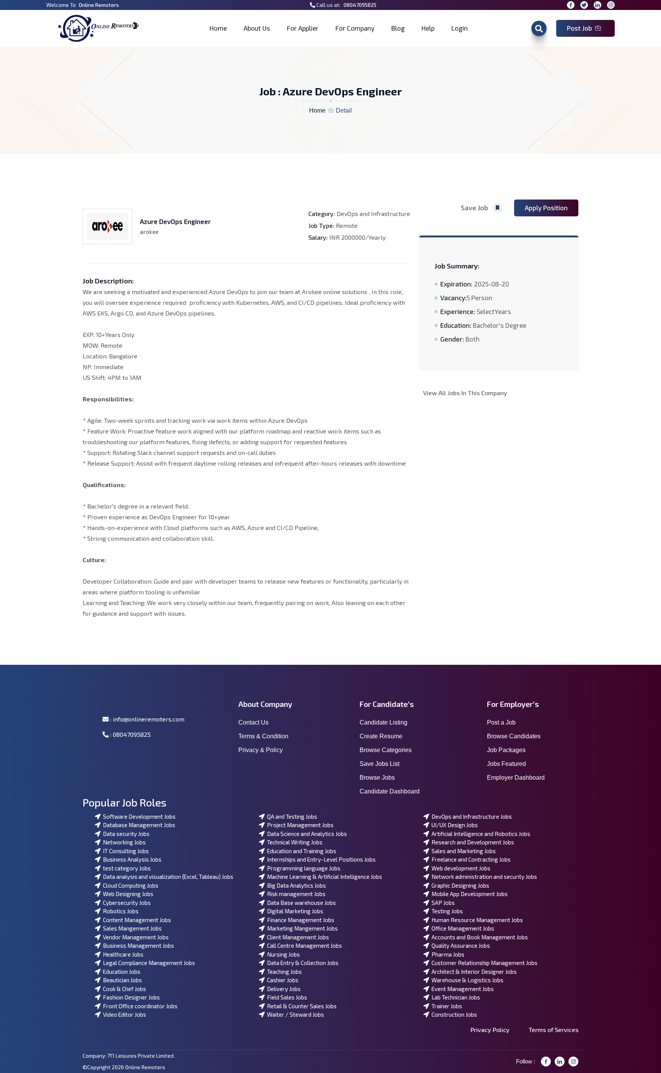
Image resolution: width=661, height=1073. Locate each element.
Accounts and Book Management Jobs (478, 937)
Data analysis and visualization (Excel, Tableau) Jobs (167, 876)
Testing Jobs (446, 911)
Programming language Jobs (302, 868)
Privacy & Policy (260, 750)
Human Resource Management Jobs (476, 919)
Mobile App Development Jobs (468, 893)
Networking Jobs (123, 842)
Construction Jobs (453, 1014)
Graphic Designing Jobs (459, 885)
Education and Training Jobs (300, 850)
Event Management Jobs (461, 988)
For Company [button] (354, 28)
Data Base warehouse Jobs (300, 902)
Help (428, 28)
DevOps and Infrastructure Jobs (470, 816)
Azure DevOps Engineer (175, 221)
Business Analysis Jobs (131, 859)
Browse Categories (386, 750)
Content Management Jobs (136, 919)
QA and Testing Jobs (291, 816)
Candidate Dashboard (390, 791)
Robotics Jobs (119, 911)
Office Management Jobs (461, 928)
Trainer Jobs (445, 1006)
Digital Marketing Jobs (294, 911)
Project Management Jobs (299, 824)
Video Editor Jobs (123, 1014)
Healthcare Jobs (122, 954)
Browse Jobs (377, 777)
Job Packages (506, 750)
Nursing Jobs (282, 954)
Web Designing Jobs (127, 893)
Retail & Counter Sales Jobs (301, 1006)
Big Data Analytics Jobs (295, 885)
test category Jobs (126, 868)
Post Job (579, 28)
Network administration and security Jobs (483, 876)
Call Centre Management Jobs (303, 945)
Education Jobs (120, 971)
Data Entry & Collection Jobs (302, 962)
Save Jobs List (379, 764)
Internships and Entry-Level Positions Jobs (320, 859)
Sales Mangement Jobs (131, 928)
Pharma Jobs (446, 954)
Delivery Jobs (283, 988)
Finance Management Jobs (299, 919)
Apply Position (546, 207)
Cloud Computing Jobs (129, 885)
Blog (398, 28)
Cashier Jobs (281, 979)
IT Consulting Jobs (125, 850)
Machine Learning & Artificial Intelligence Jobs (323, 876)
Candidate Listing (383, 722)
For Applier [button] (303, 28)
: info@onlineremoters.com (146, 719)
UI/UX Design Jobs (453, 824)
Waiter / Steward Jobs (294, 1014)
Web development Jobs (459, 868)
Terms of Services (553, 1029)
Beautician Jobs (121, 979)
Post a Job (501, 722)
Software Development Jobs (138, 816)
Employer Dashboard (516, 777)
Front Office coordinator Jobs (139, 1006)
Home (218, 28)
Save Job (474, 207)
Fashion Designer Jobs (130, 997)
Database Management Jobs (138, 824)
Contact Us (253, 722)
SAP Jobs (442, 902)
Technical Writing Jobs (293, 842)
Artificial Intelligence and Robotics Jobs (479, 833)
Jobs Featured (506, 764)
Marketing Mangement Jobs (301, 928)
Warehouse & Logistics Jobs (466, 979)
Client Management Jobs (297, 937)
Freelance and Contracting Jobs (470, 859)
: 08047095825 (130, 734)
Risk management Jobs (295, 893)
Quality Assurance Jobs (459, 945)
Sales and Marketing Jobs (462, 850)
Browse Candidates (514, 736)
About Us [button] (257, 28)
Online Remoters (99, 5)
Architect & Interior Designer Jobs (473, 971)
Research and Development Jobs (471, 842)
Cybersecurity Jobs (126, 902)
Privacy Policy (490, 1029)
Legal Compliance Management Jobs (148, 962)
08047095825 (360, 5)
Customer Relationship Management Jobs (483, 962)
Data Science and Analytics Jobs (306, 833)
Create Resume (381, 736)
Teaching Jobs (283, 971)
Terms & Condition (263, 736)
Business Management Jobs (137, 945)
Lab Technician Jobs (454, 997)
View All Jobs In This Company (465, 393)
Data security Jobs (125, 833)
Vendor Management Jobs (135, 937)
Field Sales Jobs (286, 997)
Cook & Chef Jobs (123, 988)
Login (459, 28)
